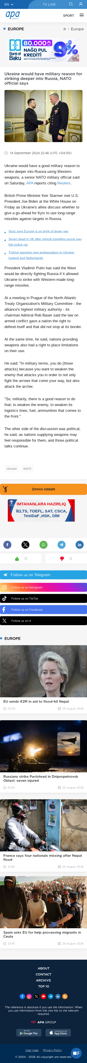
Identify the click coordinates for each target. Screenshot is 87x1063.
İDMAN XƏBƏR (43, 489)
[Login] (81, 4)
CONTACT (43, 974)
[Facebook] (22, 997)
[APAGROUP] (43, 1022)
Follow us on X (21, 620)
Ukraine (12, 468)
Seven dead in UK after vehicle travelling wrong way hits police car (45, 241)
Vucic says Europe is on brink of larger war (38, 231)
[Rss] (65, 997)
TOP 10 (43, 986)
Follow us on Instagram (26, 587)
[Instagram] (29, 997)
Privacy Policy (52, 1050)
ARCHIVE (43, 980)
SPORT (68, 15)
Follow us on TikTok (24, 598)
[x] (36, 997)
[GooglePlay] (29, 1033)
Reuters (63, 183)
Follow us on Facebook (27, 609)
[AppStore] (58, 1033)
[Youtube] (43, 997)
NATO (27, 468)
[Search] (71, 4)
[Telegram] (50, 997)
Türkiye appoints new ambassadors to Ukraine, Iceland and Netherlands (41, 255)
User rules (32, 1050)
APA (29, 183)
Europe (77, 29)
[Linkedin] (57, 997)
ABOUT (44, 968)
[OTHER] (80, 15)
